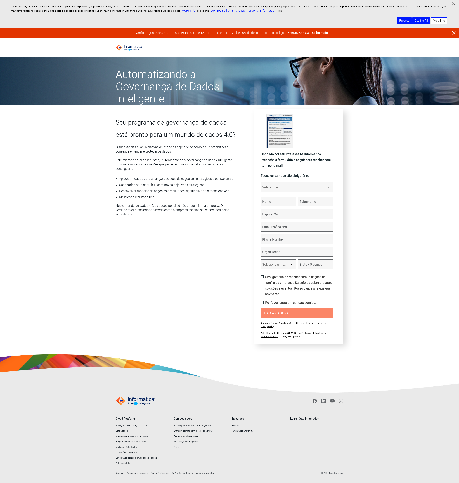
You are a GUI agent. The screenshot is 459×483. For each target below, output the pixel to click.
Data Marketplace (124, 463)
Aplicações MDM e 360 (127, 452)
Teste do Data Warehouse (186, 436)
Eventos (236, 425)
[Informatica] (129, 47)
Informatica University (242, 431)
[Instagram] (341, 400)
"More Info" (188, 10)
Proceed (404, 20)
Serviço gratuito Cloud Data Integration (192, 425)
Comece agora (183, 418)
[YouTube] (332, 400)
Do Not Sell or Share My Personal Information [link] (193, 473)
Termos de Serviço (269, 336)
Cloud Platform (125, 418)
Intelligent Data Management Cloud (132, 425)
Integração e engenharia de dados (132, 436)
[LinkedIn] (323, 400)
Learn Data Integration (304, 418)
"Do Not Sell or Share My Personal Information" (243, 10)
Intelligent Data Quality (126, 447)
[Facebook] (315, 400)
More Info (439, 20)
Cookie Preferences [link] (160, 473)
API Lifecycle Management (186, 441)
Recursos (238, 418)
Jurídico (120, 473)
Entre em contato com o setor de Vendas (193, 431)
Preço (176, 447)
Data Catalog (122, 431)
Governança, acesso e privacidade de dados (136, 458)
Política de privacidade (137, 473)
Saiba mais (320, 33)
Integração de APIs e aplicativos (131, 441)
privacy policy (267, 326)
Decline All (421, 20)
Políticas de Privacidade (313, 333)
